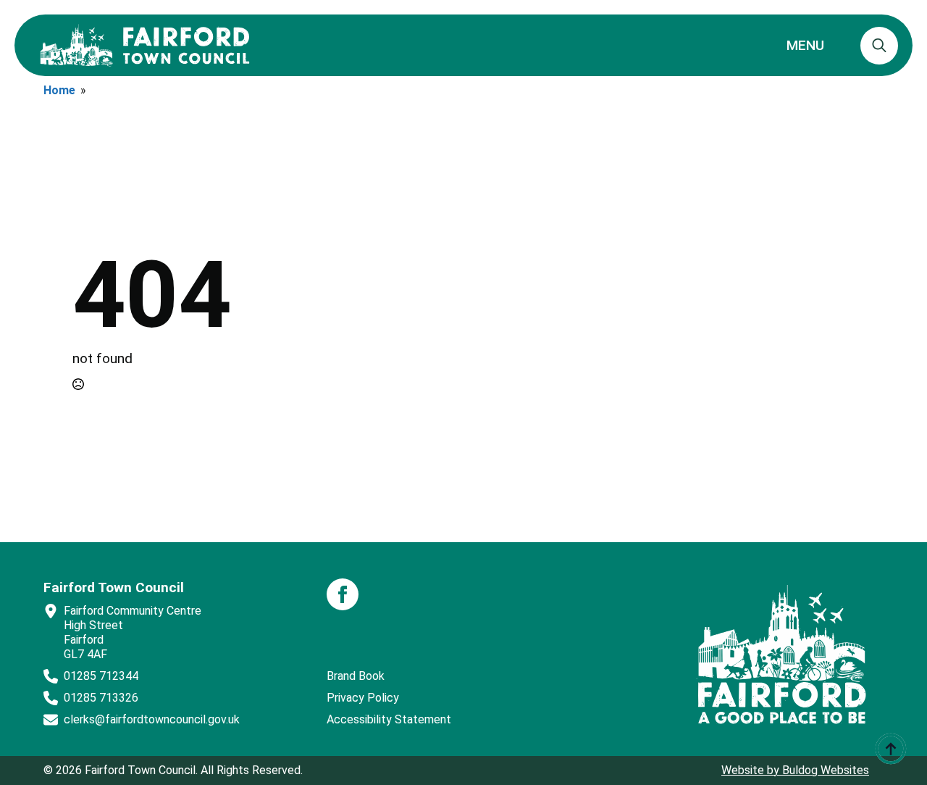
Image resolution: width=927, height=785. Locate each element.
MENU (805, 45)
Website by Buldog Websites (795, 770)
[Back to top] (891, 749)
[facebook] (342, 594)
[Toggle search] (879, 46)
